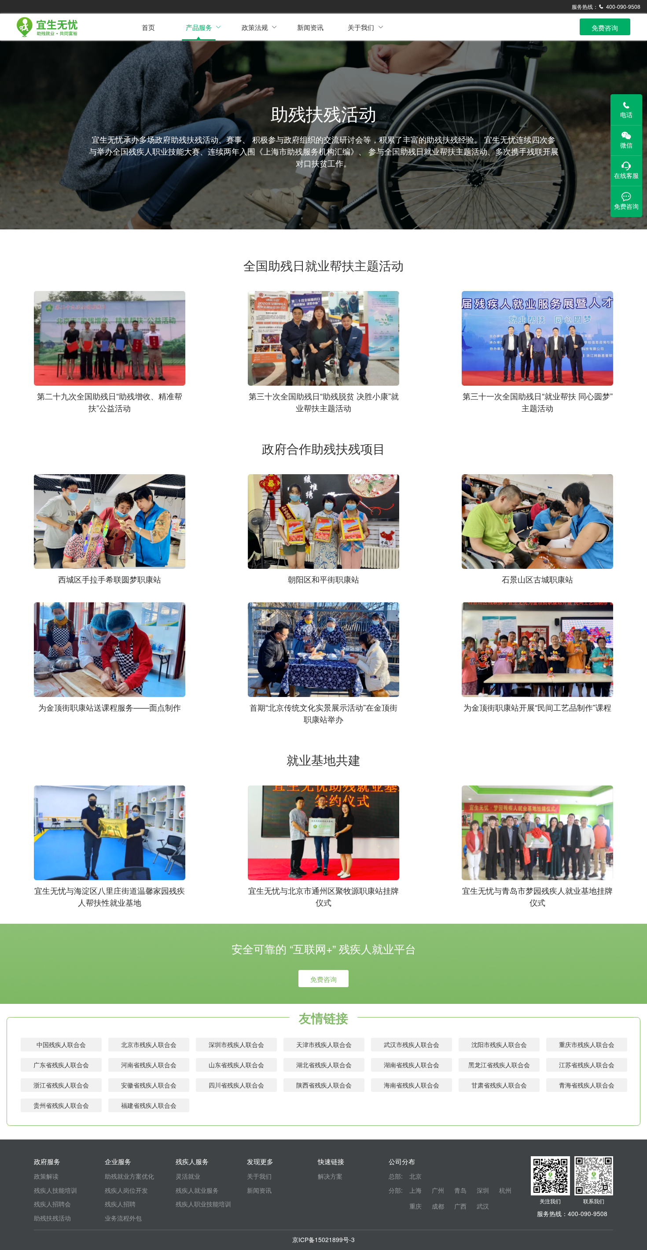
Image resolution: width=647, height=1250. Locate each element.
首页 (148, 27)
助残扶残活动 (52, 1217)
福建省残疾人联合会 (148, 1105)
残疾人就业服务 (197, 1190)
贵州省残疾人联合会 (61, 1105)
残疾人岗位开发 (126, 1190)
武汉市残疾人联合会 (411, 1044)
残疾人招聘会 (52, 1203)
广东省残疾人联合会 (61, 1064)
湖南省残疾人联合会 (411, 1064)
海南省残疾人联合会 (411, 1084)
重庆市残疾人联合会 (586, 1044)
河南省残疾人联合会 (148, 1064)
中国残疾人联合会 (61, 1044)
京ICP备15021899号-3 (323, 1239)
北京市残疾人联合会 (148, 1044)
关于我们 (259, 1176)
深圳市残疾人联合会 (236, 1044)
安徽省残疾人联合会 (148, 1084)
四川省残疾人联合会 (236, 1084)
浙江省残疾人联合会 (61, 1084)
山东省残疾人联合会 (236, 1064)
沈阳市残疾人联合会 (499, 1044)
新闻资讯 (310, 27)
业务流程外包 (123, 1217)
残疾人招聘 (120, 1203)
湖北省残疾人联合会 (324, 1064)
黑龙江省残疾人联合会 (499, 1064)
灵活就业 (188, 1176)
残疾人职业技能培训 (203, 1203)
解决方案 (330, 1176)
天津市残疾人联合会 (324, 1044)
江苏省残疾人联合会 (586, 1064)
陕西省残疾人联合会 (324, 1084)
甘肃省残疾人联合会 (499, 1084)
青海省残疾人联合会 (586, 1084)
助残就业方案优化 (129, 1176)
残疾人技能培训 (55, 1190)
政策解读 (46, 1176)
